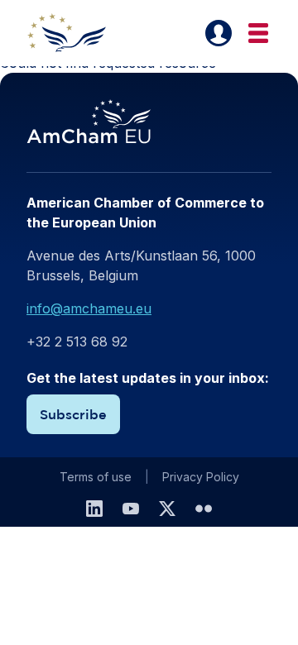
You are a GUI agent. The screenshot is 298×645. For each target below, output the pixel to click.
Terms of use (96, 477)
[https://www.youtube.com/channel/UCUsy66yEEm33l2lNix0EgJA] (131, 508)
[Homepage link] (76, 33)
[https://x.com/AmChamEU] (167, 508)
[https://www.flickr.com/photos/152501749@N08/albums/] (203, 508)
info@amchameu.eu (88, 308)
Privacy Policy (200, 477)
